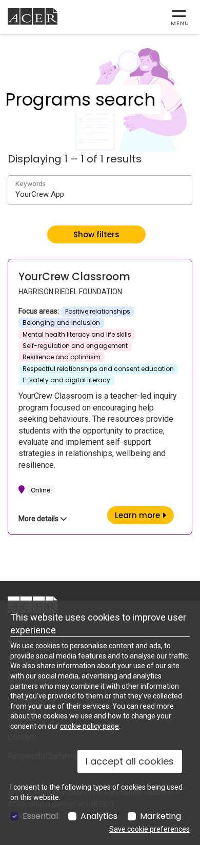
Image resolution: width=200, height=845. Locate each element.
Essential (40, 816)
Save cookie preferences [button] (149, 829)
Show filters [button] (96, 234)
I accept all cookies (130, 761)
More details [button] (39, 518)
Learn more (144, 515)
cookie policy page (89, 726)
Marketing (160, 816)
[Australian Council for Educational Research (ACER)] (32, 16)
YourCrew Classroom (74, 277)
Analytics (99, 816)
